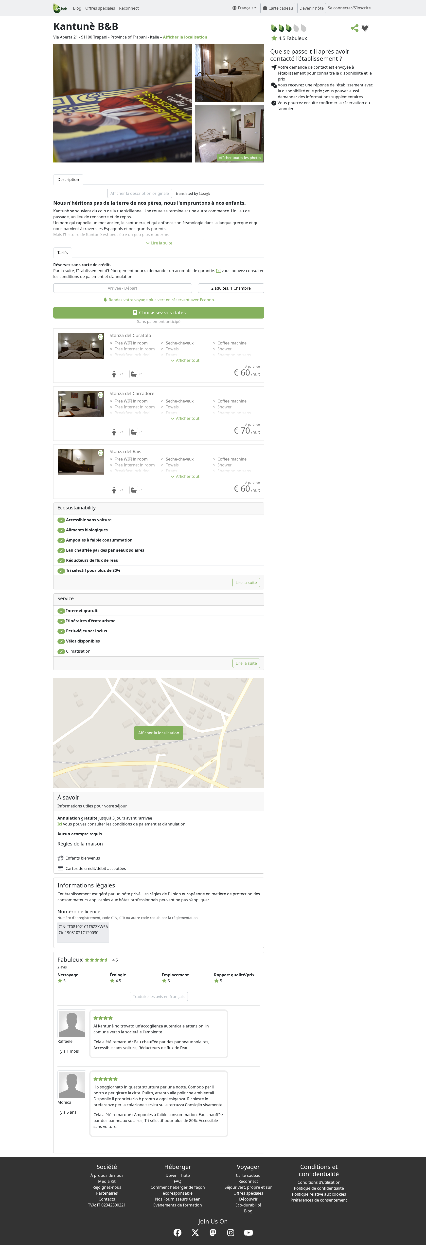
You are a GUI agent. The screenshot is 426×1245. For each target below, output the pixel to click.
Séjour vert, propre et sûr (248, 1187)
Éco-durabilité (248, 1205)
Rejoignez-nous (106, 1187)
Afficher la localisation (185, 37)
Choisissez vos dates (162, 312)
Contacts (107, 1199)
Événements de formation (177, 1205)
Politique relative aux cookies (319, 1194)
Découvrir (248, 1199)
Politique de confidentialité (319, 1188)
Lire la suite (161, 243)
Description (68, 179)
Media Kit (107, 1181)
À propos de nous (107, 1175)
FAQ (177, 1181)
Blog (77, 8)
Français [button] (245, 8)
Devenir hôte (312, 8)
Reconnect (129, 8)
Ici (218, 270)
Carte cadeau (280, 8)
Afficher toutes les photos (240, 157)
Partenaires (107, 1193)
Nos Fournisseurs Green (177, 1199)
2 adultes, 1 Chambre (231, 288)
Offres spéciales (100, 8)
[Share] (355, 29)
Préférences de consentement (319, 1200)
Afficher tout (187, 360)
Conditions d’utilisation (319, 1182)
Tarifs (62, 252)
